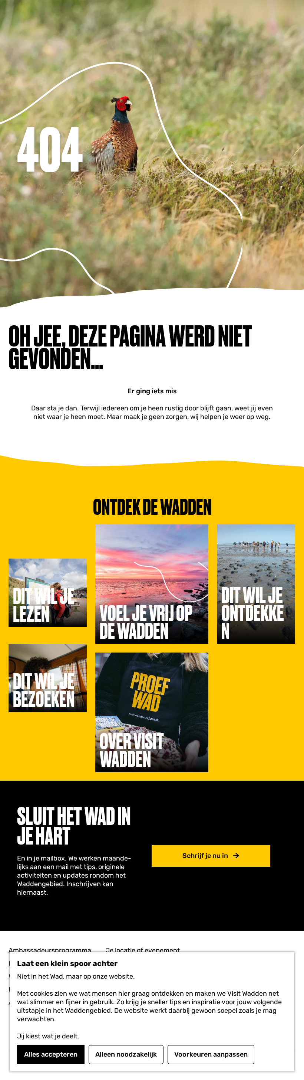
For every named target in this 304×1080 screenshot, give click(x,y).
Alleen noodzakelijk (126, 1054)
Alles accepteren (50, 1054)
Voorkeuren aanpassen (211, 1054)
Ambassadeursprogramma (50, 950)
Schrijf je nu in (205, 856)
